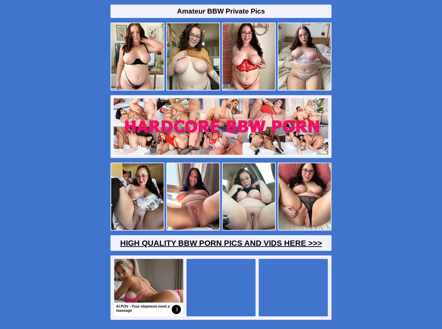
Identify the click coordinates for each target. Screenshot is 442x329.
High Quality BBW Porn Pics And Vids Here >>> (221, 243)
